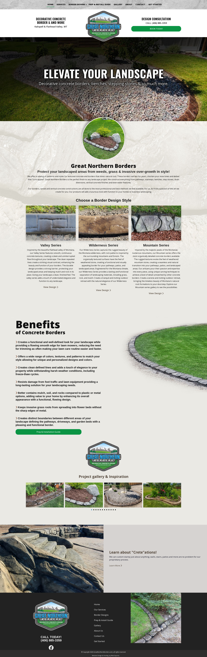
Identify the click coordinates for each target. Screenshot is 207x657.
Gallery (97, 625)
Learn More (115, 565)
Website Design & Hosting (100, 655)
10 (111, 509)
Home (97, 604)
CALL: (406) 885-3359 (156, 23)
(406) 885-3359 (51, 640)
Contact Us (99, 636)
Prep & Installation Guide (48, 431)
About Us (98, 630)
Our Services (100, 609)
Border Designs (101, 615)
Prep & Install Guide (103, 620)
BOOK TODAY (156, 28)
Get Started (99, 641)
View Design (50, 287)
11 (113, 509)
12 (115, 509)
